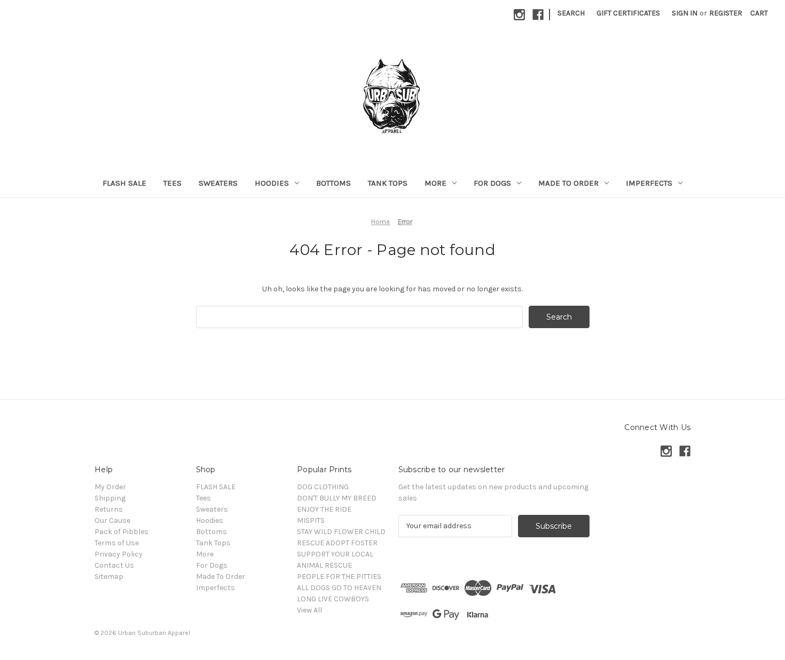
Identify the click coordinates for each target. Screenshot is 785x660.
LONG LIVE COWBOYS (333, 598)
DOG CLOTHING (323, 486)
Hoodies (272, 183)
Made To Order (568, 183)
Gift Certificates (628, 13)
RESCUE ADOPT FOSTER (337, 542)
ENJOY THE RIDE (324, 509)
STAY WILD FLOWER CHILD (341, 531)
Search (571, 13)
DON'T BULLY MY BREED (336, 498)
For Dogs (492, 183)
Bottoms (333, 183)
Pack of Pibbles (121, 531)
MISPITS (311, 520)
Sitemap (109, 576)
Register (725, 13)
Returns (109, 509)
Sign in (684, 13)
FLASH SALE (124, 183)
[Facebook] (538, 14)
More (435, 183)
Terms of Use (117, 542)
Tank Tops (387, 183)
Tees (172, 183)
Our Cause (112, 520)
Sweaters (218, 183)
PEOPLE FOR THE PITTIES (339, 576)
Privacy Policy (119, 554)
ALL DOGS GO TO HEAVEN (339, 587)
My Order (110, 486)
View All (309, 610)
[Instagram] (519, 14)
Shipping (110, 498)
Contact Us (114, 565)
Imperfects (649, 183)
